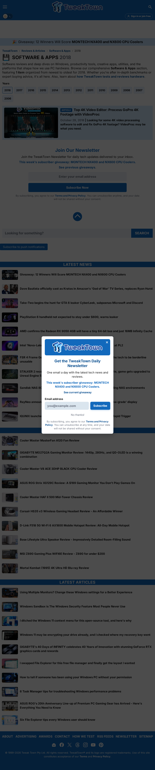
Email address (54, 398)
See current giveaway (77, 392)
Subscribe (100, 405)
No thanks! (77, 414)
